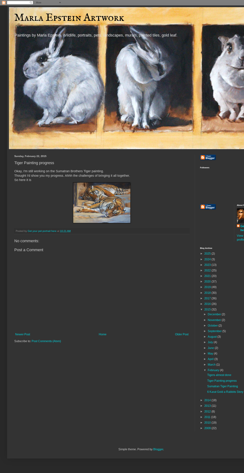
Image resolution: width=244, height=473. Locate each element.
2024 (207, 259)
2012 (207, 411)
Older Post (181, 334)
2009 (207, 428)
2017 (207, 298)
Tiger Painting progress (222, 380)
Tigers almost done (219, 375)
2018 (207, 292)
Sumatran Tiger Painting (222, 386)
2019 (207, 287)
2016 (207, 303)
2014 (207, 400)
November (215, 320)
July (211, 342)
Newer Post (22, 334)
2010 (207, 422)
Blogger (158, 449)
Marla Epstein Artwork (69, 18)
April (211, 359)
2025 (207, 253)
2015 (207, 309)
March (212, 364)
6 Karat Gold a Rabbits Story (225, 391)
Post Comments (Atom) (46, 341)
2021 (207, 275)
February (214, 370)
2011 (207, 417)
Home (102, 334)
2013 (207, 405)
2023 (207, 264)
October (213, 325)
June (211, 347)
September (215, 331)
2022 (207, 270)
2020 (207, 281)
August (212, 336)
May (211, 353)
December (215, 314)
